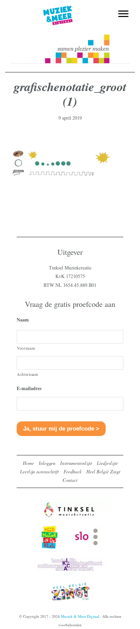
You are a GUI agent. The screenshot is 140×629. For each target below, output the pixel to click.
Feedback (73, 471)
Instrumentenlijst (76, 463)
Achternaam (27, 374)
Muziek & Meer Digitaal (70, 9)
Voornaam (26, 348)
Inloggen (47, 463)
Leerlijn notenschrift (39, 471)
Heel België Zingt (103, 471)
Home (28, 463)
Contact (70, 480)
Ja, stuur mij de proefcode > (61, 428)
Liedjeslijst (107, 463)
